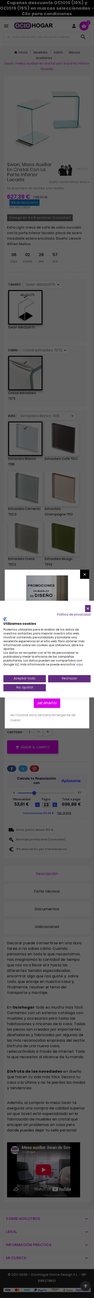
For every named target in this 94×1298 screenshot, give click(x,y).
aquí (79, 664)
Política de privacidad (74, 614)
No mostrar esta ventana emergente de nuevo (43, 717)
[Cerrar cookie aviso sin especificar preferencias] (88, 608)
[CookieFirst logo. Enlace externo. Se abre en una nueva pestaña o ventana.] (5, 619)
